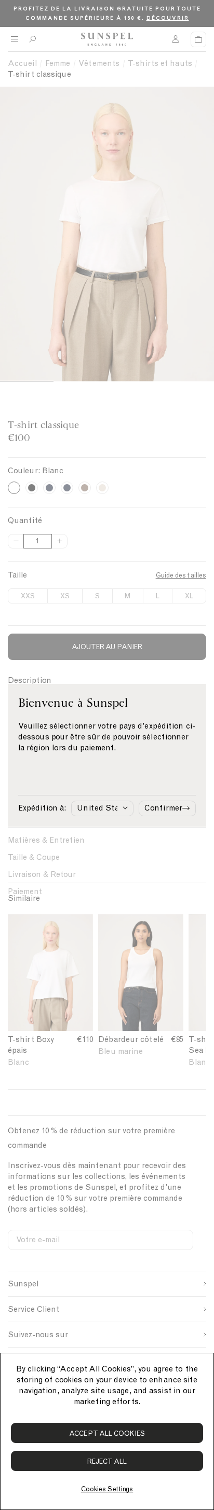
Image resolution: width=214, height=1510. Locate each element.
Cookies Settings (107, 1489)
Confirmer (163, 808)
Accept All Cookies (107, 1433)
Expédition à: (42, 808)
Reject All (107, 1461)
